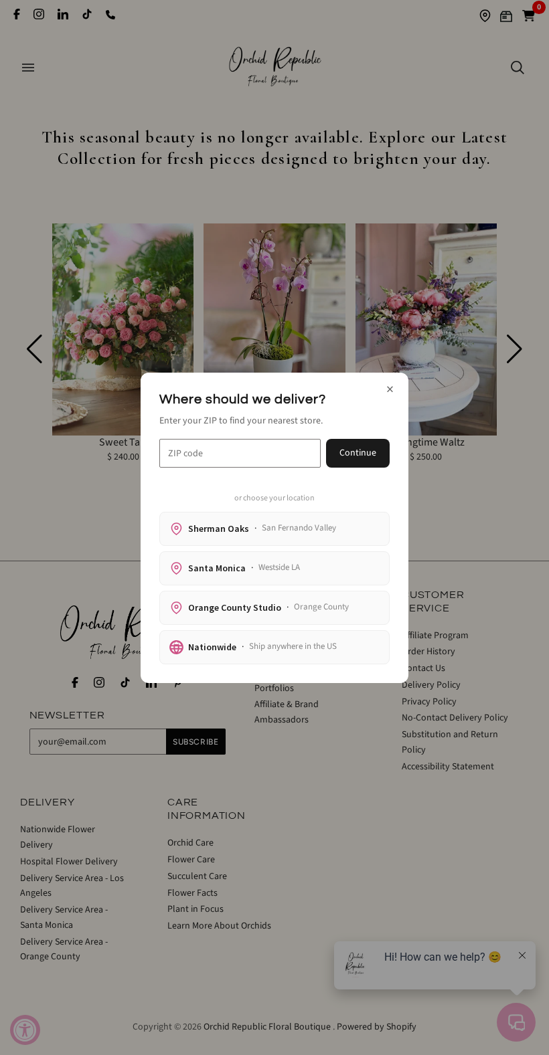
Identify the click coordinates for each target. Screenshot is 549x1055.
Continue (357, 453)
